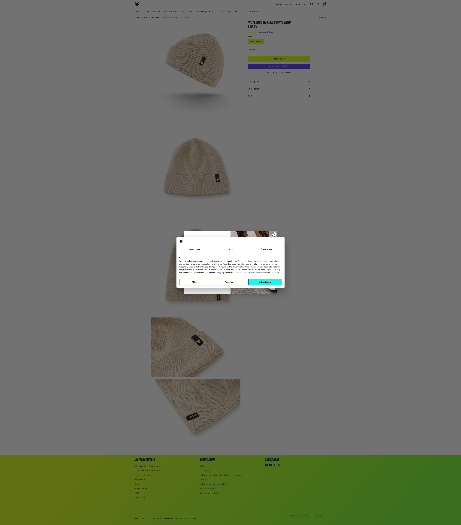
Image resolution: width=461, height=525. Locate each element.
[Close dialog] (274, 234)
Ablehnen (196, 282)
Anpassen (229, 282)
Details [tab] (231, 249)
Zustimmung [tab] (194, 249)
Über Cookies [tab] (266, 249)
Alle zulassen (265, 282)
